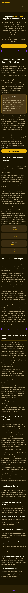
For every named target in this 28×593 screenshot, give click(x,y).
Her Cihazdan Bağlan (14, 151)
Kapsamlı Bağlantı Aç (14, 51)
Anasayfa (14, 590)
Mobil (18, 6)
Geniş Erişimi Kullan (14, 46)
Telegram (22, 6)
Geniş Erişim (4, 6)
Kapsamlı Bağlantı (12, 6)
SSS (2, 9)
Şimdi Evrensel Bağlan (14, 329)
